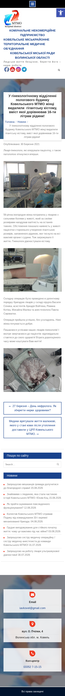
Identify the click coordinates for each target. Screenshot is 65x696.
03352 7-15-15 (32, 667)
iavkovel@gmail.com (33, 608)
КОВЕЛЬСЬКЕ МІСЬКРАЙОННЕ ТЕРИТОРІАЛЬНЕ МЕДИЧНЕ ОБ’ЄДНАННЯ (26, 44)
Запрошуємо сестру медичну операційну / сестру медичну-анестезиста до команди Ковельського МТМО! (29, 541)
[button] (60, 12)
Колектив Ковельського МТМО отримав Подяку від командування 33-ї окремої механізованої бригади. (28, 517)
